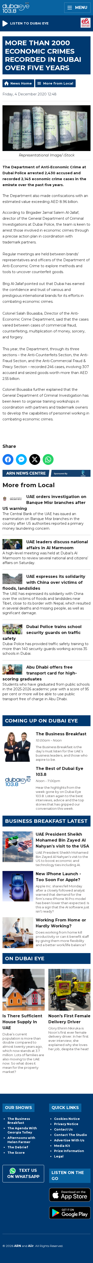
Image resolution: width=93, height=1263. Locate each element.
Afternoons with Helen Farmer (21, 1140)
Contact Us (63, 1129)
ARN (17, 1246)
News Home (21, 83)
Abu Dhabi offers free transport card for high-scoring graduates (39, 673)
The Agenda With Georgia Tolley (22, 1130)
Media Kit (62, 1146)
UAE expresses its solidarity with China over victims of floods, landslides (43, 582)
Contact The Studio (70, 1135)
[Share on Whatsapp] (48, 459)
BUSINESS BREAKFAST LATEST (46, 821)
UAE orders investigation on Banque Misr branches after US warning (44, 502)
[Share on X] (34, 459)
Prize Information (69, 1151)
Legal (58, 1156)
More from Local (58, 83)
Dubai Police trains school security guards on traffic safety (42, 632)
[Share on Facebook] (7, 459)
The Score (16, 1152)
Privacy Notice (66, 1124)
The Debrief (17, 1147)
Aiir (31, 1246)
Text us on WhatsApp (23, 1173)
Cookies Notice (67, 1119)
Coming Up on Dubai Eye (41, 721)
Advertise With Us (69, 1140)
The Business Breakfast (18, 1121)
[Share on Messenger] (21, 459)
